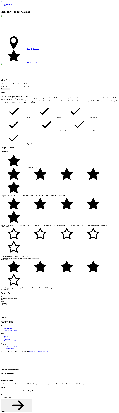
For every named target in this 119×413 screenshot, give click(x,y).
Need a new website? (10, 341)
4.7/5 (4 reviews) (32, 62)
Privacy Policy (42, 351)
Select (3, 411)
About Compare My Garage (12, 346)
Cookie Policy (33, 351)
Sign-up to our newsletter (11, 330)
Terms (47, 351)
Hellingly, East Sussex (33, 49)
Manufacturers (8, 339)
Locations (7, 337)
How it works (8, 4)
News (5, 7)
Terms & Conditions (9, 348)
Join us (6, 6)
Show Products (5, 88)
